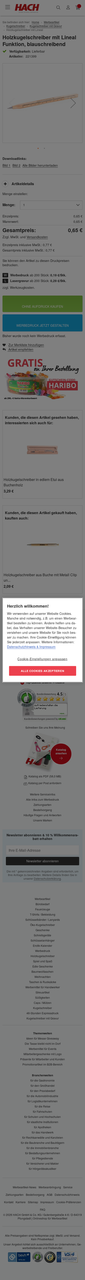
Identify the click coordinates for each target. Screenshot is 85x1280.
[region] (42, 640)
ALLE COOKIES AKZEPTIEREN (42, 671)
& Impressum (46, 646)
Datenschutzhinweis (21, 646)
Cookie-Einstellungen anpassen (42, 658)
